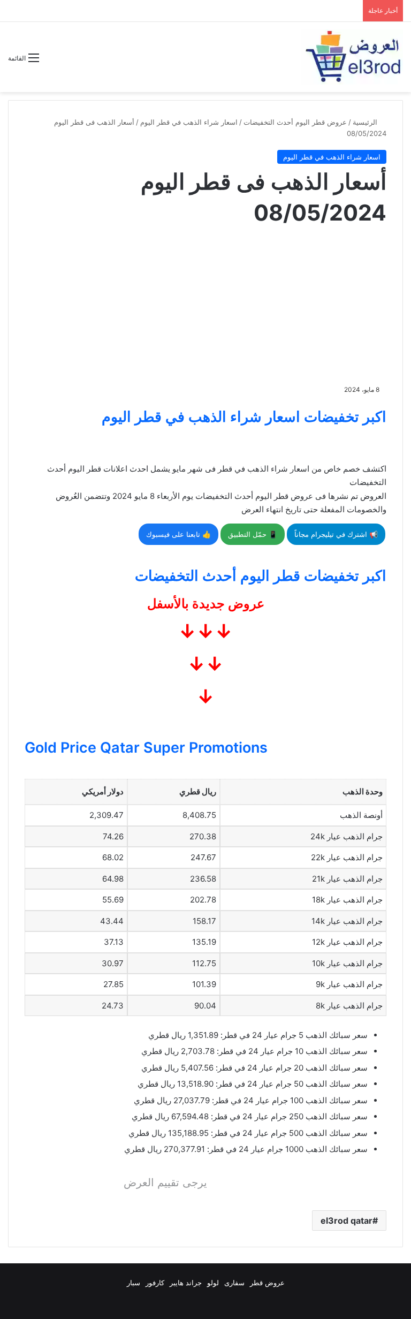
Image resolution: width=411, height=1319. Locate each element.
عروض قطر (267, 1282)
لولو (213, 1282)
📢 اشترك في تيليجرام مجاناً (336, 534)
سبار (133, 1282)
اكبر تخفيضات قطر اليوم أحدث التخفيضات (260, 576)
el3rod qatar (346, 1220)
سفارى (234, 1282)
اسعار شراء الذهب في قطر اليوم (189, 122)
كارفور (155, 1282)
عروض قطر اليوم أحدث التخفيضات (295, 122)
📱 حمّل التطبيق (252, 534)
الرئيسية (366, 122)
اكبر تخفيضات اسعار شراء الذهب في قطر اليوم (244, 417)
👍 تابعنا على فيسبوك (178, 534)
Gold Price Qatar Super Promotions (146, 747)
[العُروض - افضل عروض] (352, 57)
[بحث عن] (52, 62)
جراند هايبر (186, 1282)
